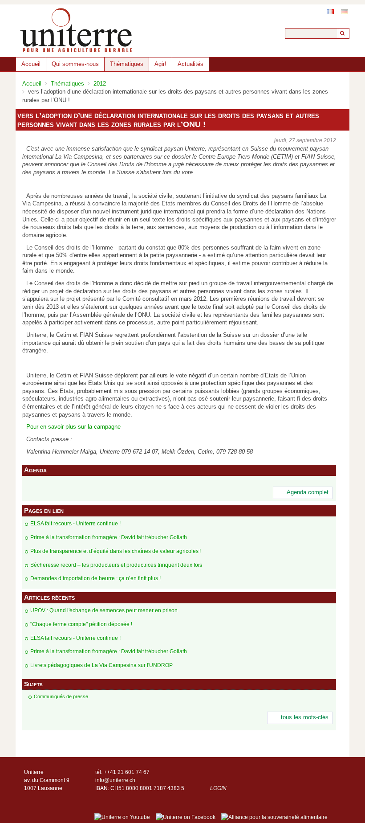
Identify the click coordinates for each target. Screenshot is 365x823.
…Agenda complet (304, 492)
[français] (330, 11)
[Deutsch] (344, 11)
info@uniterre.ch (115, 780)
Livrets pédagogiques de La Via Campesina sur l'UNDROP (101, 665)
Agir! (160, 64)
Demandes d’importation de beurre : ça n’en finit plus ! (95, 578)
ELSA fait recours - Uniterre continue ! (75, 523)
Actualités (190, 64)
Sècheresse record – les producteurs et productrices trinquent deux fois (116, 565)
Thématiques (126, 64)
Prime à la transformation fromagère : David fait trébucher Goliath (108, 537)
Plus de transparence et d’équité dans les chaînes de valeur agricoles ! (115, 551)
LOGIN (218, 788)
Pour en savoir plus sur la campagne (73, 427)
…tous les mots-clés (301, 717)
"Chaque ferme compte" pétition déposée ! (81, 624)
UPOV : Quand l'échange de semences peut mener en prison (104, 610)
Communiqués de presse (61, 696)
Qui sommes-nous (75, 64)
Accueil (31, 64)
